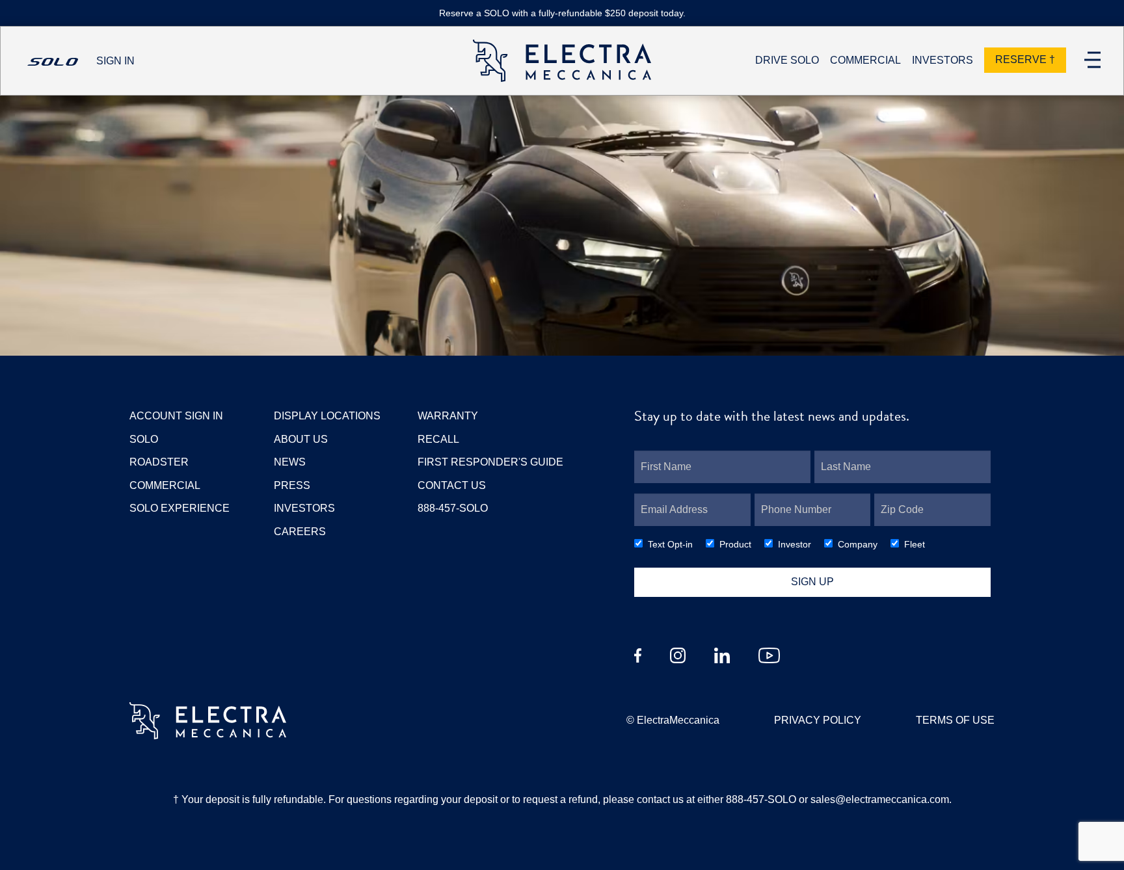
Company (857, 544)
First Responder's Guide (490, 462)
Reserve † (1025, 59)
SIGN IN (115, 60)
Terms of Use (955, 720)
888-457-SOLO (453, 508)
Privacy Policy (817, 720)
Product (735, 544)
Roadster (159, 462)
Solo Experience (179, 508)
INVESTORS (942, 60)
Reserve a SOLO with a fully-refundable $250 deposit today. (562, 13)
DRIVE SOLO (787, 60)
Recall (438, 439)
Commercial (164, 485)
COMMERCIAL (865, 60)
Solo (143, 439)
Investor (794, 544)
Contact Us (452, 485)
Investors (304, 508)
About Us (301, 439)
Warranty (448, 415)
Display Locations (327, 415)
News (290, 462)
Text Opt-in (670, 544)
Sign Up (812, 581)
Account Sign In (176, 415)
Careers (300, 531)
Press (292, 485)
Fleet (914, 544)
